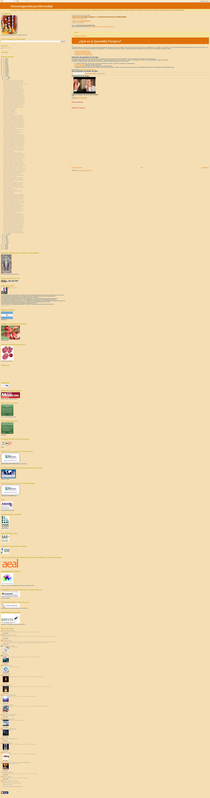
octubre (5, 79)
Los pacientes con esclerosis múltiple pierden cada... (13, 135)
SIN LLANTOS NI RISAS (14, 763)
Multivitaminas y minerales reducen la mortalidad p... (13, 198)
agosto (5, 235)
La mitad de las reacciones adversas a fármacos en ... (14, 153)
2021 (4, 65)
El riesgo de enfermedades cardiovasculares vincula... (14, 158)
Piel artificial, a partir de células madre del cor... (12, 174)
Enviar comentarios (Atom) (85, 170)
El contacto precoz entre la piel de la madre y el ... (13, 229)
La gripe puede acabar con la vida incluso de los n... (13, 105)
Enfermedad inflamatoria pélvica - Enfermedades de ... (14, 194)
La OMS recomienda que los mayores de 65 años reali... (14, 136)
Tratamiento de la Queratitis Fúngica (83, 54)
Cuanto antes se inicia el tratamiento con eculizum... (13, 182)
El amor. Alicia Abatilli (13, 647)
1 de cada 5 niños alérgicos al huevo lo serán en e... (13, 115)
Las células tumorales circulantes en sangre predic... (13, 91)
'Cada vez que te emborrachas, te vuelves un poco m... (14, 129)
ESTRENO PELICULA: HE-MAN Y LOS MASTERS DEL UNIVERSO (22, 696)
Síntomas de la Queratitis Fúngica (83, 53)
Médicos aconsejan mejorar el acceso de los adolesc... (14, 98)
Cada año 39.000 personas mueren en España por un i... (14, 225)
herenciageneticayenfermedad (31, 6)
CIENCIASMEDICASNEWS (9, 630)
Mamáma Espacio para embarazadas (11, 782)
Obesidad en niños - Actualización (10, 112)
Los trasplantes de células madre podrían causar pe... (14, 208)
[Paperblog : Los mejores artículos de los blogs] (5, 386)
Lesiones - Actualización (8, 188)
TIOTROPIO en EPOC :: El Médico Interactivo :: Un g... (14, 120)
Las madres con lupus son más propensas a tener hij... (14, 103)
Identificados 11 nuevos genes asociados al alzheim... (14, 222)
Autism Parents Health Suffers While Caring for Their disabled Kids (22, 744)
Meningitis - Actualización (8, 151)
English (77, 32)
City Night (11, 730)
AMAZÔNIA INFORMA (8, 772)
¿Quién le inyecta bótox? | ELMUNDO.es (11, 133)
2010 (4, 247)
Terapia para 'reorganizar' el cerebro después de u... (13, 206)
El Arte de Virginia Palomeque (10, 728)
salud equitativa (12, 287)
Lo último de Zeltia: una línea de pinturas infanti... (12, 159)
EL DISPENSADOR (7, 640)
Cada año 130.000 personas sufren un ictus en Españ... (14, 187)
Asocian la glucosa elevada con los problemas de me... (14, 142)
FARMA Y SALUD (7, 776)
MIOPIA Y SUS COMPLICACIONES (16, 720)
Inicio (141, 167)
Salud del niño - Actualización (9, 193)
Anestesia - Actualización (8, 114)
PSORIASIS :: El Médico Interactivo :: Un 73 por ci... (13, 160)
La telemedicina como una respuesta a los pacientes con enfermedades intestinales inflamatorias (28, 706)
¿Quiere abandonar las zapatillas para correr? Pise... (13, 196)
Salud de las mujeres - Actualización (10, 189)
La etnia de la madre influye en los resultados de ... (13, 116)
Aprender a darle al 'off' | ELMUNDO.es (11, 130)
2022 (4, 63)
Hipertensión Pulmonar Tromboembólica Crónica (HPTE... (14, 165)
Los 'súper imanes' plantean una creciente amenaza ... (14, 150)
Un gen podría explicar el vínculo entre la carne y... (13, 199)
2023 (4, 62)
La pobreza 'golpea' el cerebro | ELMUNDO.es (12, 207)
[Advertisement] (84, 155)
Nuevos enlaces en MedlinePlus (9, 212)
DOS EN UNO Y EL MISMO (8, 715)
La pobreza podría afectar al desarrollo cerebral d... (13, 104)
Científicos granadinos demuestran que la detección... (14, 121)
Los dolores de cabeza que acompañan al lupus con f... (14, 148)
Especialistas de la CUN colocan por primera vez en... (14, 219)
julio (4, 236)
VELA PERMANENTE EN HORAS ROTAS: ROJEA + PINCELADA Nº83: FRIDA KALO (26, 676)
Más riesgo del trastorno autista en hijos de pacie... (13, 87)
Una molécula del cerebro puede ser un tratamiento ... (14, 124)
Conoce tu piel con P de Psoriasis (10, 176)
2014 (4, 74)
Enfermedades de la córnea (96, 26)
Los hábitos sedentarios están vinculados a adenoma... (14, 90)
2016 (4, 71)
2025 (4, 60)
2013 (4, 75)
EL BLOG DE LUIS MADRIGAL (10, 714)
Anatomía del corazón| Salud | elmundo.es (11, 204)
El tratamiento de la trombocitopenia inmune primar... (13, 226)
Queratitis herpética (79, 66)
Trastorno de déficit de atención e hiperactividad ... (13, 190)
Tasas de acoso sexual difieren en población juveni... (13, 145)
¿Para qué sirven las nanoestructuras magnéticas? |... (14, 94)
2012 (4, 245)
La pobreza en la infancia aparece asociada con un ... (14, 157)
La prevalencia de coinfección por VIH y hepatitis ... (13, 186)
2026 (4, 58)
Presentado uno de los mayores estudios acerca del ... (14, 216)
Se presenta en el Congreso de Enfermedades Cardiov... (14, 154)
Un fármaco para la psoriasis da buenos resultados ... (14, 195)
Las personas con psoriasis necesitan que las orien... (14, 144)
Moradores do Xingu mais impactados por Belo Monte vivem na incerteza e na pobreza (20, 773)
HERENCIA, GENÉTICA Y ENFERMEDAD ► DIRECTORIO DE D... (16, 84)
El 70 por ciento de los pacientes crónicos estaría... (13, 122)
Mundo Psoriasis (7, 752)
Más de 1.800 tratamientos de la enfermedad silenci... (13, 180)
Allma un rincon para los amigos (10, 780)
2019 (4, 67)
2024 (4, 61)
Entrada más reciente (77, 167)
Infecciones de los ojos (109, 26)
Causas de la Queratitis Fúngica (82, 52)
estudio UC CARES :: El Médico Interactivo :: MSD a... (14, 156)
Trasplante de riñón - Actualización (10, 108)
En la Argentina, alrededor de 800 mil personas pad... (13, 175)
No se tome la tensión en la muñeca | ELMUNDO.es (13, 132)
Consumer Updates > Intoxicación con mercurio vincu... (14, 169)
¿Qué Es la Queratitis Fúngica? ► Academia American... (14, 168)
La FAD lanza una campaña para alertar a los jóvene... (14, 139)
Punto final (5, 739)
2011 (4, 246)
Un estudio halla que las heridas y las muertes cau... (13, 146)
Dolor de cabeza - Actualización (9, 109)
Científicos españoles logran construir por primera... (13, 163)
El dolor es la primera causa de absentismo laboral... (13, 220)
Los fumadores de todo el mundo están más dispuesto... (14, 164)
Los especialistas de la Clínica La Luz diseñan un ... (13, 224)
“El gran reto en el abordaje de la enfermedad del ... (13, 230)
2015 (4, 73)
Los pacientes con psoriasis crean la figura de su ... (13, 172)
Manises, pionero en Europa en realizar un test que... (13, 217)
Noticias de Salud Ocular (81, 35)
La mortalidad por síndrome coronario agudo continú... (14, 138)
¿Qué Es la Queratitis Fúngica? (79, 18)
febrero (5, 242)
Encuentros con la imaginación (10, 738)
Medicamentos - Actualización (9, 111)
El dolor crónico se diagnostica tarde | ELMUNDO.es (13, 205)
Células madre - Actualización (9, 110)
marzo (5, 241)
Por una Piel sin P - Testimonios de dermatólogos (13, 177)
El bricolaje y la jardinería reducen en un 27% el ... (13, 152)
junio (5, 237)
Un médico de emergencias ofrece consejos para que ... (14, 102)
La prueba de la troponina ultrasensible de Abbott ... (13, 228)
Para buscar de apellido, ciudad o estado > (95, 73)
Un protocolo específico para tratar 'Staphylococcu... (13, 162)
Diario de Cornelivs (7, 685)
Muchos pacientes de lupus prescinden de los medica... (14, 99)
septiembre (6, 234)
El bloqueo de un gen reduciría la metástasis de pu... (13, 171)
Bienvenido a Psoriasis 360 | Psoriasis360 (12, 786)
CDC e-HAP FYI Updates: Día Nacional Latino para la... (14, 127)
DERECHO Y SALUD (7, 665)
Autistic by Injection (7, 742)
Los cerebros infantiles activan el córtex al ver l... (13, 85)
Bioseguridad (6, 655)
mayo (5, 238)
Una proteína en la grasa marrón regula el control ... (13, 231)
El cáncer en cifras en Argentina (9, 128)
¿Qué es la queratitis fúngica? (81, 21)
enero (5, 243)
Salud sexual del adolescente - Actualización (12, 213)
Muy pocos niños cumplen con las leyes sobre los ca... (14, 100)
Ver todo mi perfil (5, 305)
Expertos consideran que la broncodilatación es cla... (13, 183)
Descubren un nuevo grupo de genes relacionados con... (14, 106)
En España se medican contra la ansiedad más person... (14, 214)
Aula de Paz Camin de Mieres (9, 695)
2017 (4, 70)
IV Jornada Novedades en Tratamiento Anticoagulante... (14, 232)
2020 (4, 66)
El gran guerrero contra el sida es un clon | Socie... (13, 82)
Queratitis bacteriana (80, 64)
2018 (4, 69)
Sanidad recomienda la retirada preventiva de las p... (13, 97)
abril (4, 240)
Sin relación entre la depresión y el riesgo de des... (13, 140)
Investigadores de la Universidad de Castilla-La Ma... (13, 123)
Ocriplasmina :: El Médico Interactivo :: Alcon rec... (13, 117)
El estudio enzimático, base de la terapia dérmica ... (13, 88)
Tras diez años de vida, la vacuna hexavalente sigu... (13, 92)
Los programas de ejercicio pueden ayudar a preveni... (14, 126)
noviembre (6, 78)
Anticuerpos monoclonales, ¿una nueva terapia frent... (14, 96)
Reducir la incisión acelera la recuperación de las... (13, 86)
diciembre (6, 76)
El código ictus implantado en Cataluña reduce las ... (13, 218)
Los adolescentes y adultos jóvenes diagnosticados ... (14, 118)
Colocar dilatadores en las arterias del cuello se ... (13, 211)
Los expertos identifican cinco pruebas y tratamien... (13, 81)
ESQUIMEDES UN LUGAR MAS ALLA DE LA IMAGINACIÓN (16, 762)
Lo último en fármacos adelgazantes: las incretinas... (13, 80)
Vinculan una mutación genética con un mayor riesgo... (14, 200)
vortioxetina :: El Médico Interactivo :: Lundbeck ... (13, 166)
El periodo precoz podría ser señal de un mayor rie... (13, 210)
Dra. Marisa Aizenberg (8, 704)
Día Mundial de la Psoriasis (8, 181)
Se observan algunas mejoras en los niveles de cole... (14, 202)
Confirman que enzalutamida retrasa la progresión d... (14, 134)
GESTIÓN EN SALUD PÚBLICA (10, 635)
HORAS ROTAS (6, 675)
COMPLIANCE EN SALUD (14, 666)
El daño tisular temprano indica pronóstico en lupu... (13, 93)
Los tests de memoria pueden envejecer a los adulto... (14, 141)
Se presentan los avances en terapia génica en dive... (14, 223)
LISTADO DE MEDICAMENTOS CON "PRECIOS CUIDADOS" (15, 777)
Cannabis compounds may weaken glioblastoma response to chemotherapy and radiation (20, 632)
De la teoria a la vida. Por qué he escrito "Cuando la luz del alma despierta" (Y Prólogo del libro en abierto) (30, 686)
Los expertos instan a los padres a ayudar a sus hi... (13, 147)
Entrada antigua (205, 167)
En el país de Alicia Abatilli (9, 645)
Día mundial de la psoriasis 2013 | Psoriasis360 (12, 178)
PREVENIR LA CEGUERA (9, 719)
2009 (4, 248)
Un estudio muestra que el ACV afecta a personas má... (14, 201)
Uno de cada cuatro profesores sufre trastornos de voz (14, 170)
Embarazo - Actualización (8, 192)
